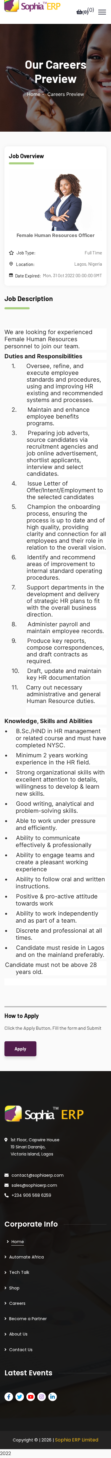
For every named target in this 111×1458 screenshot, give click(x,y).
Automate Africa (26, 1257)
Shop (14, 1288)
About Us (18, 1334)
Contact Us (21, 1350)
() (90, 10)
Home (33, 94)
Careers (17, 1303)
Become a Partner (28, 1319)
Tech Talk (19, 1272)
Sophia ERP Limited (76, 1439)
